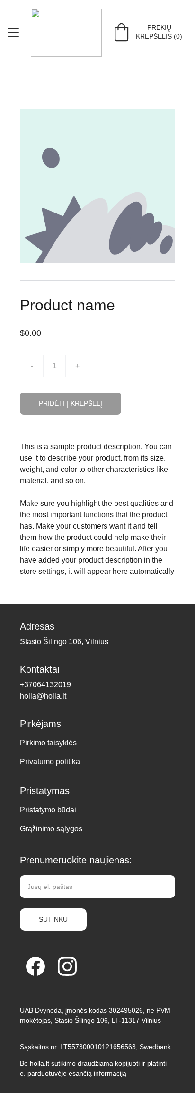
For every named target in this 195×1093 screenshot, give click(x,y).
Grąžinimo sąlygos (51, 829)
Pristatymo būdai (48, 810)
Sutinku (53, 919)
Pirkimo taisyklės (48, 743)
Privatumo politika (50, 762)
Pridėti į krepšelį (70, 403)
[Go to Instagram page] (67, 966)
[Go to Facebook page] (35, 966)
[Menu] (13, 32)
